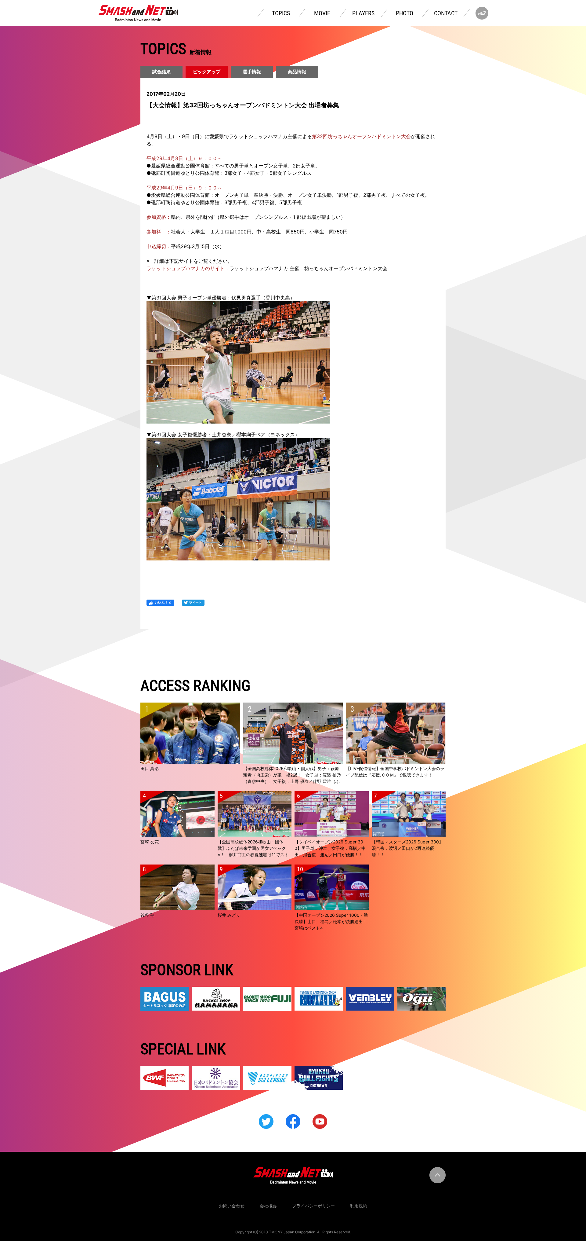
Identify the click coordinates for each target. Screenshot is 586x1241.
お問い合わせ (231, 1205)
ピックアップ (206, 72)
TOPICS (281, 13)
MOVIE (322, 13)
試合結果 (161, 72)
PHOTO (404, 13)
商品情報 (297, 72)
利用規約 (358, 1205)
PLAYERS (363, 13)
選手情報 (252, 72)
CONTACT (446, 13)
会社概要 (268, 1205)
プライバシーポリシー (313, 1205)
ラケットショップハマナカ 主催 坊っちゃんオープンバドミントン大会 (308, 268)
